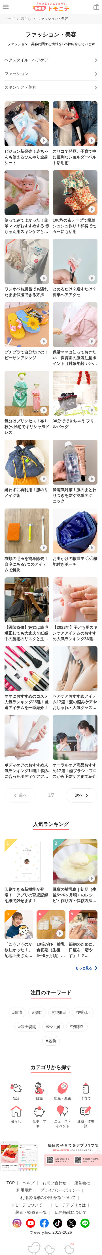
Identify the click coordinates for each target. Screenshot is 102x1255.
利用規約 (24, 1190)
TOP (11, 1182)
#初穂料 (77, 1026)
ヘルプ (29, 1182)
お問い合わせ (54, 1182)
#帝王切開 (27, 1026)
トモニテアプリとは (68, 1205)
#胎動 (37, 1012)
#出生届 (53, 1026)
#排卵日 (59, 1012)
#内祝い (83, 1012)
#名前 (51, 1041)
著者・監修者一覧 (31, 1212)
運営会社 (82, 1182)
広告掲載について (71, 1212)
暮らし (26, 19)
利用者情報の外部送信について (48, 1197)
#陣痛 (17, 1012)
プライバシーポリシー (60, 1190)
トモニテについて (26, 1205)
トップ (10, 19)
